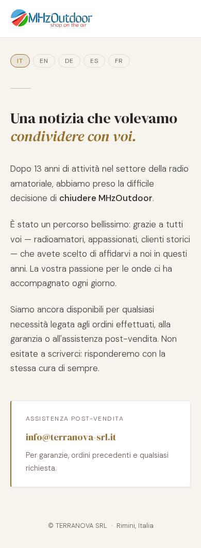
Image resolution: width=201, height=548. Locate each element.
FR (119, 61)
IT (20, 61)
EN (44, 61)
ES (94, 61)
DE (69, 61)
